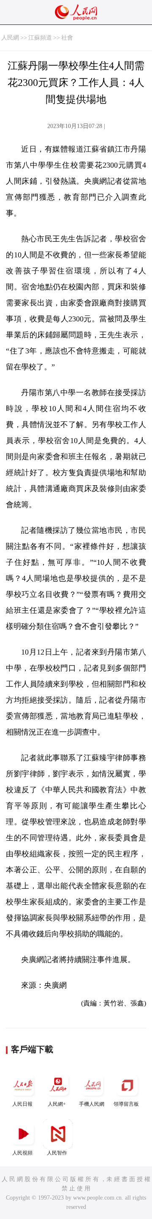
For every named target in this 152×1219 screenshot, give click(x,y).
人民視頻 (22, 1153)
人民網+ (57, 1104)
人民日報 (22, 1104)
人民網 (10, 38)
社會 (67, 38)
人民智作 (57, 1153)
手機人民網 (91, 1104)
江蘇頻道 (40, 38)
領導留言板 (126, 1104)
